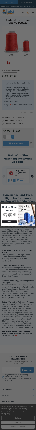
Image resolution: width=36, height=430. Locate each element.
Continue (9, 221)
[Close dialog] (34, 205)
